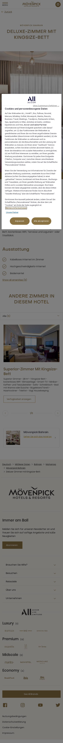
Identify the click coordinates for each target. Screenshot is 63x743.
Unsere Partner (12, 212)
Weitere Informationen (16, 208)
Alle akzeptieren (41, 221)
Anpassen (19, 221)
